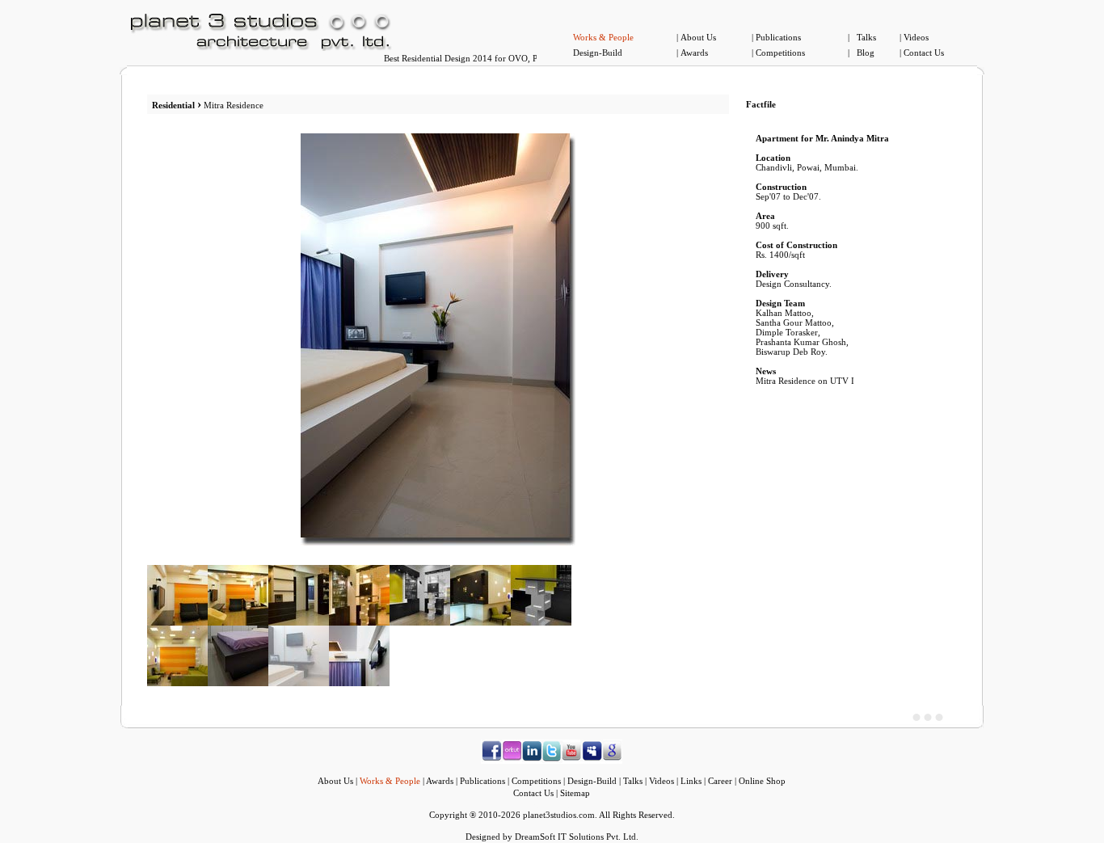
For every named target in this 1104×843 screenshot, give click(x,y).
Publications (778, 37)
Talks (866, 37)
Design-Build (597, 52)
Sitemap (575, 793)
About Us (698, 37)
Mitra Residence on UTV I (805, 381)
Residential (173, 105)
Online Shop (762, 781)
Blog (865, 52)
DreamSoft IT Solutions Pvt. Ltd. (576, 836)
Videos (916, 37)
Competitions (780, 52)
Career (720, 781)
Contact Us (924, 52)
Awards (694, 52)
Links (691, 781)
